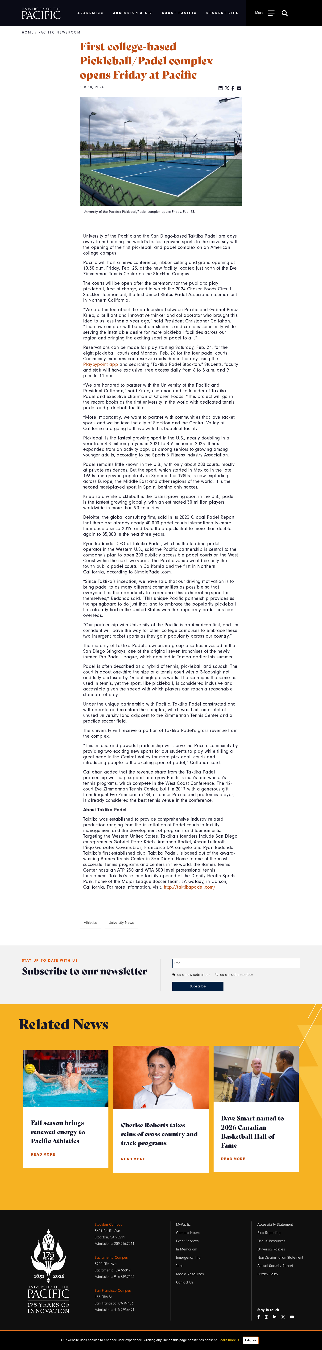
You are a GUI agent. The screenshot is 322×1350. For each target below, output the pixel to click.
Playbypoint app (100, 364)
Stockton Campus (108, 1224)
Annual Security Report (275, 1266)
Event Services (187, 1241)
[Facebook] (233, 88)
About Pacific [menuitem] (179, 13)
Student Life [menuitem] (222, 13)
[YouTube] (294, 1317)
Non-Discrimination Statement (280, 1257)
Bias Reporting (269, 1233)
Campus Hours (188, 1233)
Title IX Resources (271, 1241)
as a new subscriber (193, 975)
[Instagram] (268, 1317)
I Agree (250, 1340)
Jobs (179, 1266)
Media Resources (190, 1274)
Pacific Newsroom (60, 32)
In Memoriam (186, 1249)
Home (28, 32)
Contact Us (184, 1282)
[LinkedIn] (221, 88)
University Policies (271, 1249)
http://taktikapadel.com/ (189, 887)
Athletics (90, 922)
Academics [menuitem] (91, 13)
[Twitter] (227, 88)
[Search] (285, 13)
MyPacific (183, 1224)
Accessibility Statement (275, 1224)
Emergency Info (188, 1257)
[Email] (239, 88)
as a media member (236, 975)
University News (121, 922)
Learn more (227, 1340)
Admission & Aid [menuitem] (133, 13)
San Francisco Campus (113, 1290)
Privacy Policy (267, 1274)
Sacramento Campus (111, 1257)
